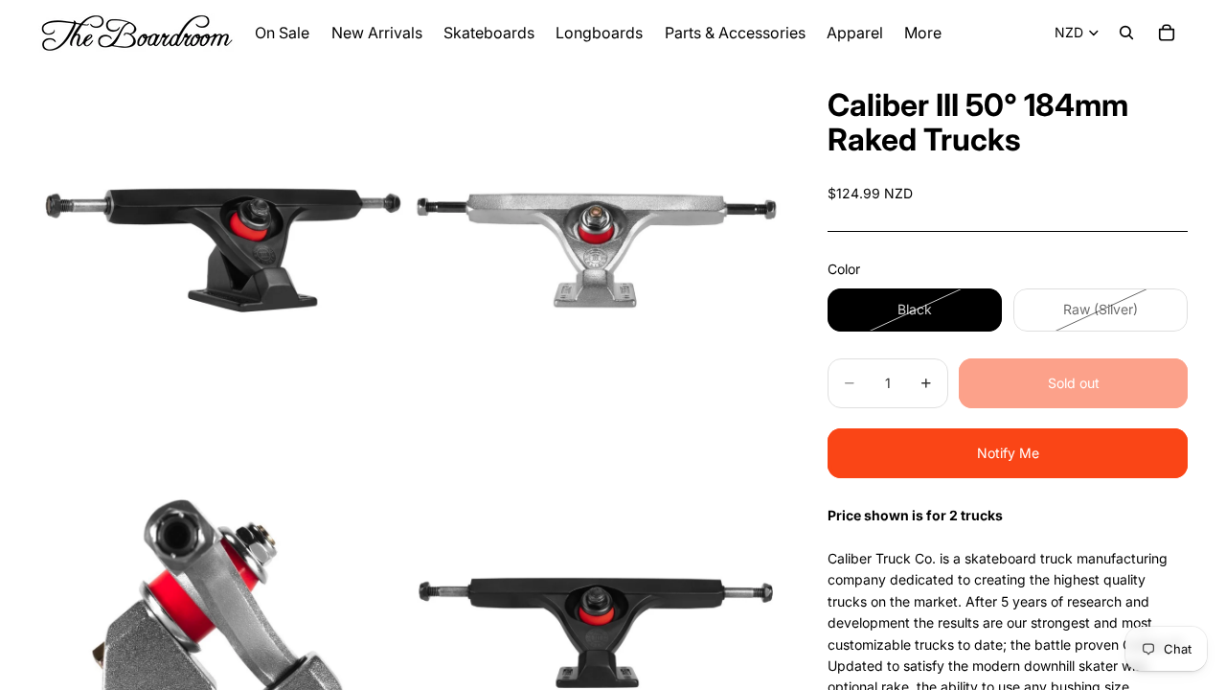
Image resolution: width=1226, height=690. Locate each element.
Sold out (1074, 383)
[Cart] (1167, 33)
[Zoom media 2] (597, 250)
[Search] (1126, 33)
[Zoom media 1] (223, 250)
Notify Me (1008, 453)
